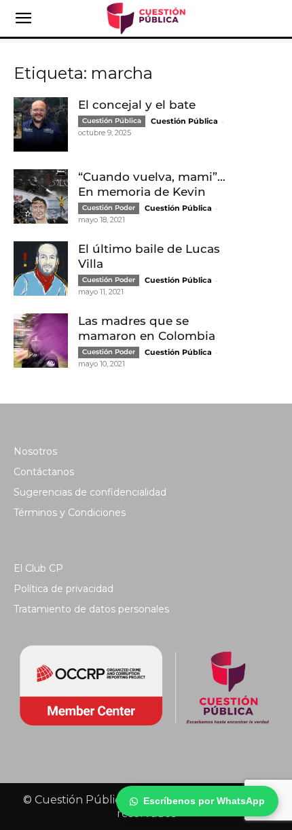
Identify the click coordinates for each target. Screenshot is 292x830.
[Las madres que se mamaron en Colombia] (41, 340)
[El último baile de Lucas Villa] (41, 268)
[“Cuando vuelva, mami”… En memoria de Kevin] (41, 196)
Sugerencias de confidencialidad (90, 492)
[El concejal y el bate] (41, 124)
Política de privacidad (63, 589)
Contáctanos (44, 472)
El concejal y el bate (137, 104)
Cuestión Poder (108, 207)
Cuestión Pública (111, 120)
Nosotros (35, 451)
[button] (23, 18)
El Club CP (38, 568)
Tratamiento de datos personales (91, 609)
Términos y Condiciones (70, 512)
